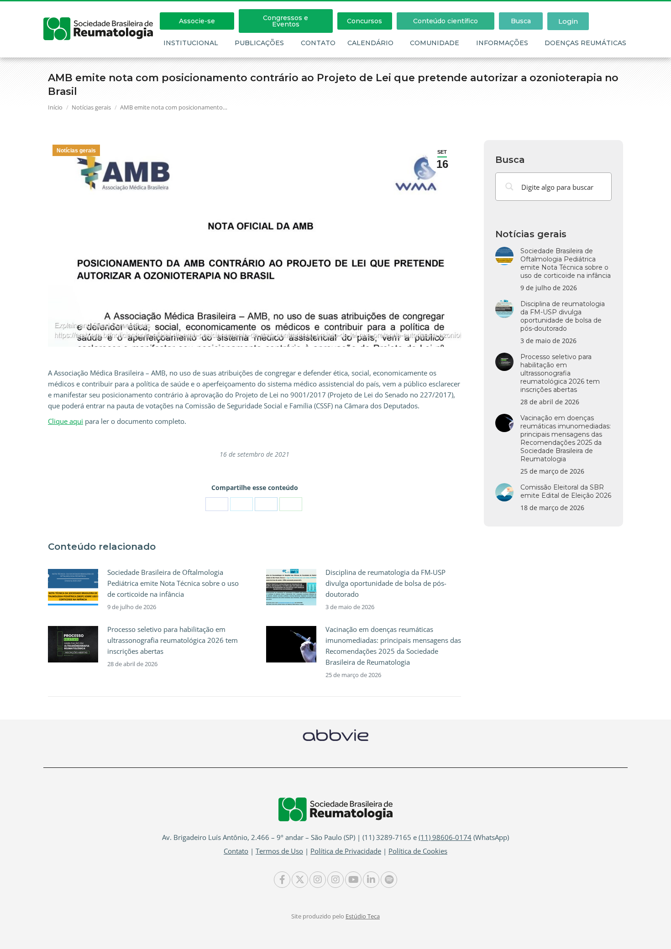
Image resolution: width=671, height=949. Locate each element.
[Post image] (73, 587)
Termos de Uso (279, 850)
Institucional (190, 43)
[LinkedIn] (266, 504)
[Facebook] (216, 504)
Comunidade (434, 43)
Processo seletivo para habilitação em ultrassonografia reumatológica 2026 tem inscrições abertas (172, 640)
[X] (241, 504)
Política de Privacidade (345, 850)
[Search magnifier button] (509, 186)
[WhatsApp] (290, 504)
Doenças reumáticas (585, 43)
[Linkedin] (371, 879)
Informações (502, 43)
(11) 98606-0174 (445, 837)
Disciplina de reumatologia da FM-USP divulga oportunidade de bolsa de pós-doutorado (385, 583)
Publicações (259, 43)
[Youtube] (353, 879)
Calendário (370, 43)
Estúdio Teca (363, 916)
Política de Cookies (417, 850)
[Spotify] (389, 879)
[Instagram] (317, 879)
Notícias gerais (76, 150)
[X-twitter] (300, 879)
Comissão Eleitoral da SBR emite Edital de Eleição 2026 (565, 491)
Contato (318, 43)
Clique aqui (65, 421)
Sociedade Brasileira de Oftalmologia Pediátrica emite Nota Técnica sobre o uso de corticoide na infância (173, 583)
